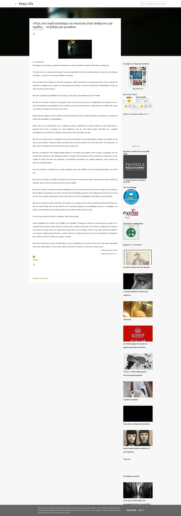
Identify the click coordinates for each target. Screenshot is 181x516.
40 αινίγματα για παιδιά (131, 476)
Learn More (131, 510)
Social (36, 260)
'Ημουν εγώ (127, 319)
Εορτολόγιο (136, 146)
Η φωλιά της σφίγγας (130, 399)
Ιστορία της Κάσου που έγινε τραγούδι (136, 267)
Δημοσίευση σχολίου (40, 278)
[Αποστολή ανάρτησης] (34, 257)
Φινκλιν (116, 253)
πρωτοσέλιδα (138, 88)
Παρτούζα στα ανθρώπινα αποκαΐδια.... (136, 424)
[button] (34, 34)
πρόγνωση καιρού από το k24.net (139, 109)
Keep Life (26, 3)
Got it (141, 510)
